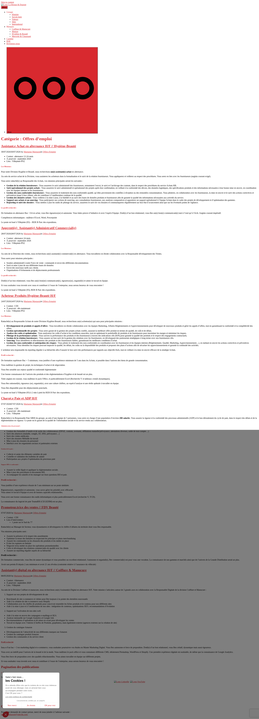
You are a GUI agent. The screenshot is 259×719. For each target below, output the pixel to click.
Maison (15, 31)
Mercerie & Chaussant (21, 36)
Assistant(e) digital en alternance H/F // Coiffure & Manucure (44, 570)
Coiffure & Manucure (21, 29)
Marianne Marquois (32, 152)
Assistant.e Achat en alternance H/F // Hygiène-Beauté (38, 146)
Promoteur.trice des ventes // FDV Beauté (30, 507)
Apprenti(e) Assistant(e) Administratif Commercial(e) (38, 228)
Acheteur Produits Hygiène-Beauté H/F (28, 295)
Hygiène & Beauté (20, 34)
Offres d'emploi (49, 152)
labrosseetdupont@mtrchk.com (14, 714)
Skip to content (7, 2)
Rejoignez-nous (13, 43)
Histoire (15, 14)
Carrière (9, 39)
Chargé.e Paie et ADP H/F (19, 398)
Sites (14, 22)
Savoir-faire (17, 17)
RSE (8, 41)
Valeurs (15, 19)
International (17, 24)
